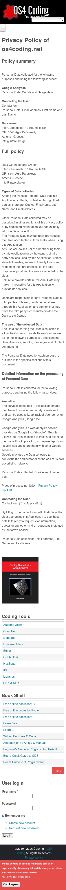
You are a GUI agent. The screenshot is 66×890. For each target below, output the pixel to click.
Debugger (9, 637)
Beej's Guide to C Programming (23, 762)
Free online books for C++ (20, 704)
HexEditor (9, 663)
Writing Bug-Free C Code (19, 736)
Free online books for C (18, 717)
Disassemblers (13, 644)
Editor (7, 650)
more (58, 770)
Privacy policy (34, 857)
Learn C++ (10, 723)
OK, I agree (11, 884)
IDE (5, 670)
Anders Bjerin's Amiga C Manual (24, 742)
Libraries (9, 676)
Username (10, 791)
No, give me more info (16, 876)
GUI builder (10, 657)
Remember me (15, 815)
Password (10, 803)
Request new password (24, 828)
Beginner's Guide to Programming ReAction (31, 749)
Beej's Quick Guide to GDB (20, 755)
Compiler (9, 631)
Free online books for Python (22, 710)
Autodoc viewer (13, 625)
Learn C (8, 730)
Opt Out (7, 490)
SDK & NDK (11, 683)
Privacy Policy (47, 485)
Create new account (22, 823)
